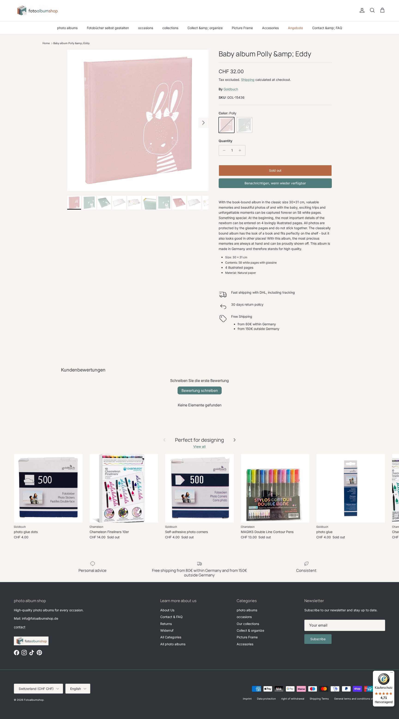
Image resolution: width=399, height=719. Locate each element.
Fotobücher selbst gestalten (108, 28)
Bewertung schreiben (199, 390)
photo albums (67, 28)
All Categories (170, 637)
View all (199, 446)
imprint (247, 698)
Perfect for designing (199, 440)
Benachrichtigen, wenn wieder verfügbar (275, 183)
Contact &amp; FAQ (327, 28)
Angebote (295, 28)
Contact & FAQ (171, 617)
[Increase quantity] (241, 150)
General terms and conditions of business (359, 698)
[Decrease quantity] (223, 150)
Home (46, 43)
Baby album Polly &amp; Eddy (71, 43)
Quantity (225, 141)
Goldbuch (231, 89)
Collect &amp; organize (205, 28)
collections (170, 28)
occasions (145, 28)
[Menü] (391, 673)
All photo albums (172, 644)
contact (19, 627)
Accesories (270, 28)
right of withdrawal (292, 698)
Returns (166, 624)
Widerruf (166, 630)
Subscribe (318, 639)
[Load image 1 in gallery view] (138, 120)
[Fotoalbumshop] (37, 10)
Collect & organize (250, 630)
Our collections (248, 624)
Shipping (247, 80)
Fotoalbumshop (34, 699)
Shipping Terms (319, 698)
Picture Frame (242, 28)
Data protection (266, 698)
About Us (167, 610)
